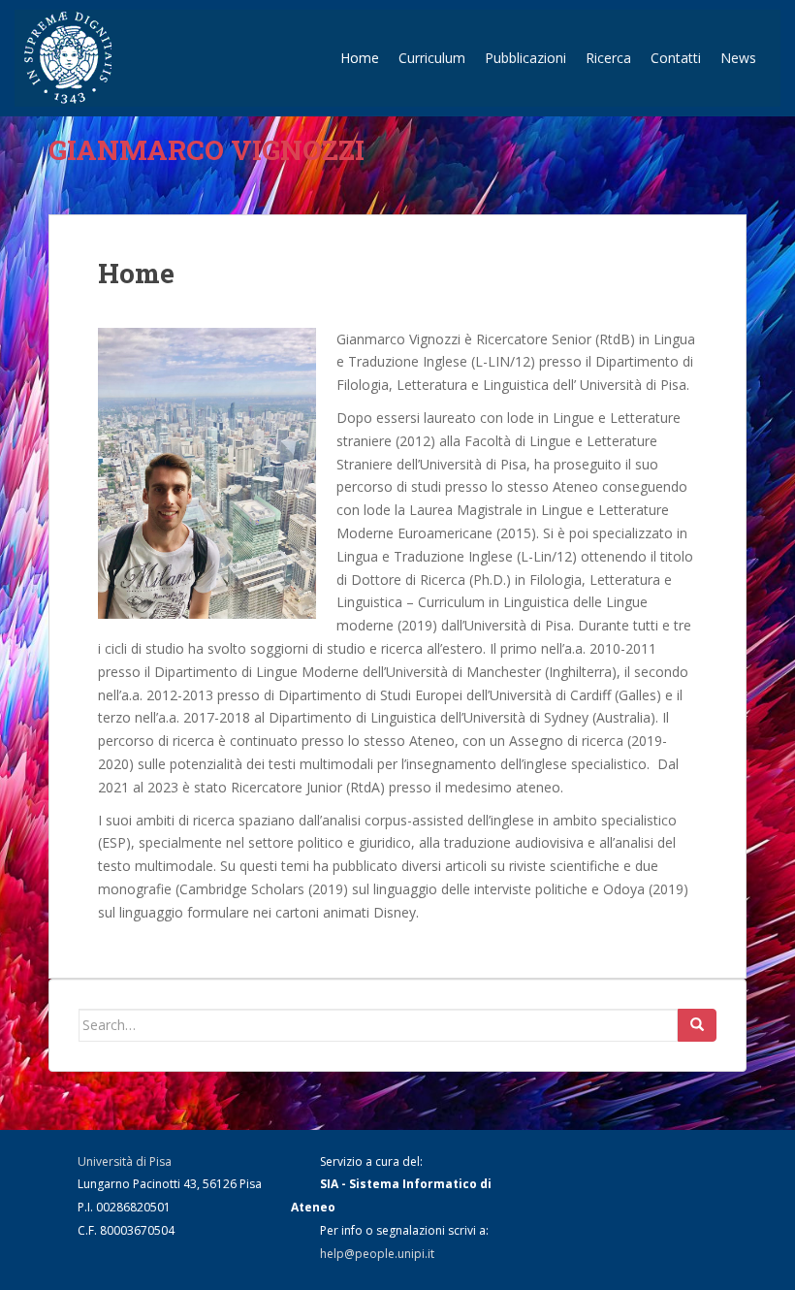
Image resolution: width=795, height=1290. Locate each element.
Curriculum (431, 57)
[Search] (697, 1025)
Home (359, 57)
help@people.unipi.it (377, 1253)
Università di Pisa (125, 1161)
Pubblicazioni (525, 57)
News (738, 57)
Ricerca (608, 57)
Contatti (676, 57)
